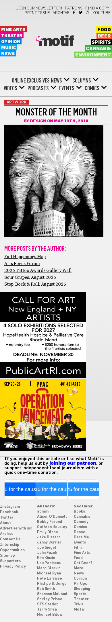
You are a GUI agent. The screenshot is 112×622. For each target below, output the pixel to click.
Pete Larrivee (49, 578)
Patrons (74, 8)
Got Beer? (83, 563)
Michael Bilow (49, 615)
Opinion (10, 42)
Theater (11, 36)
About (5, 523)
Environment (93, 55)
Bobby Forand (49, 522)
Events (66, 88)
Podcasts (38, 88)
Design (38, 121)
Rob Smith (46, 589)
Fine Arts (13, 30)
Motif (56, 41)
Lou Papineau (49, 563)
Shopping (82, 589)
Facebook (74, 12)
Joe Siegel (46, 548)
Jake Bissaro (49, 537)
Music (8, 48)
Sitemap (7, 556)
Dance (79, 532)
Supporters (10, 561)
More (78, 568)
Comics (92, 88)
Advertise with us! (16, 528)
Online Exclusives (31, 80)
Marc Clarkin (48, 568)
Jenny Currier (49, 542)
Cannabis (98, 48)
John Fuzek (47, 553)
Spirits (101, 42)
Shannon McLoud (52, 594)
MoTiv (79, 609)
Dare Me (81, 537)
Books (79, 511)
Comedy (81, 522)
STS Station (47, 604)
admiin (43, 511)
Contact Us (10, 539)
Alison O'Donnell (52, 517)
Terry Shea (47, 609)
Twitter (81, 12)
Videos (10, 88)
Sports (80, 594)
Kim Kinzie (46, 558)
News (8, 54)
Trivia (79, 604)
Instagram (88, 12)
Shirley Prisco (49, 599)
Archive (61, 13)
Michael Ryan (49, 573)
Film (78, 548)
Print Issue (37, 13)
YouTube (102, 13)
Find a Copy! (98, 8)
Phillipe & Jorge (52, 584)
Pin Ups (80, 584)
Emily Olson (47, 532)
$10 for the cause (52, 489)
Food (104, 30)
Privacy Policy (13, 566)
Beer (104, 36)
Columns (81, 80)
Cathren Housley (52, 527)
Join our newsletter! (39, 8)
